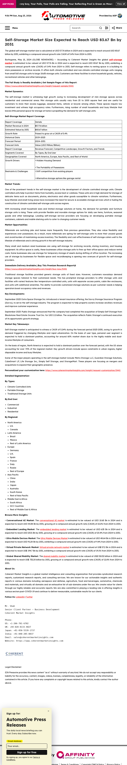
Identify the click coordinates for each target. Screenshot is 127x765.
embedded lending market (53, 529)
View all (121, 4)
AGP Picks (8, 4)
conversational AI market (52, 520)
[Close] (48, 711)
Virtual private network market (54, 547)
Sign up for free (26, 752)
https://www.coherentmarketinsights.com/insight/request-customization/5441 (82, 370)
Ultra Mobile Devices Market (54, 538)
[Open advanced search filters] (107, 28)
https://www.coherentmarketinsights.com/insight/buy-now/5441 (36, 269)
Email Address (14, 741)
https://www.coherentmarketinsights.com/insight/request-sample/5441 (39, 86)
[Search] (101, 28)
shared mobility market (54, 556)
